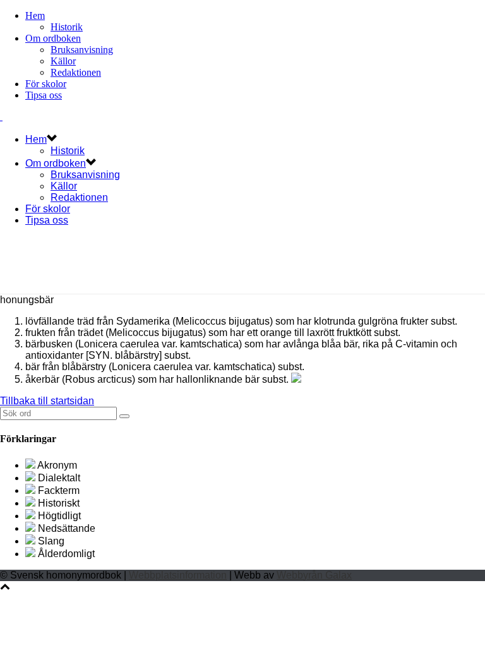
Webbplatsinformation (178, 575)
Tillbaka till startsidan (47, 400)
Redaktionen (76, 72)
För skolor (45, 83)
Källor (63, 61)
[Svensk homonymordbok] (1, 116)
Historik (67, 26)
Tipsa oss (43, 95)
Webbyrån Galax (314, 575)
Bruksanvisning (82, 49)
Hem (35, 15)
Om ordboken (53, 38)
